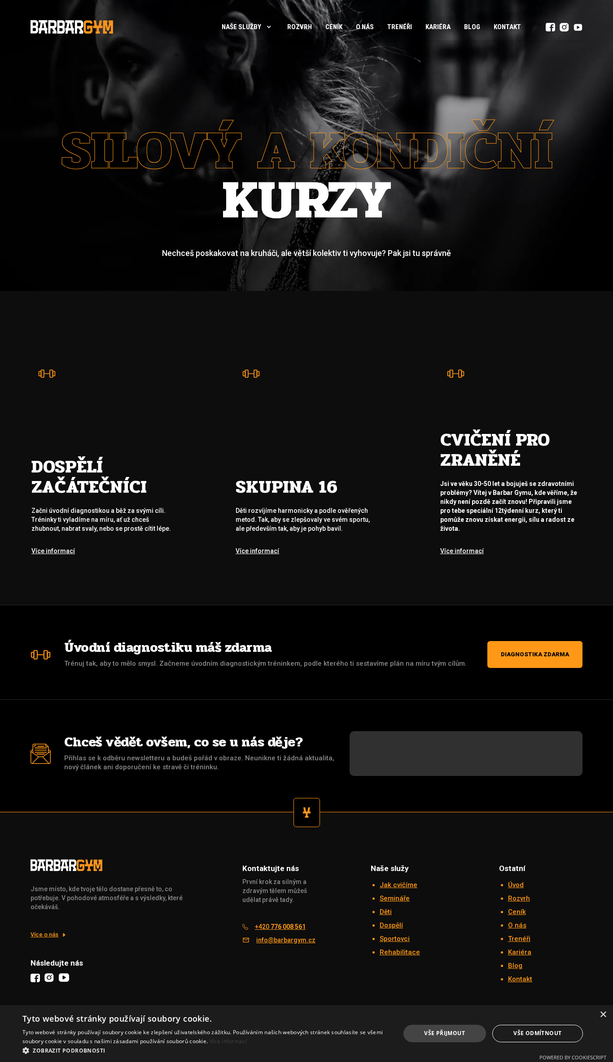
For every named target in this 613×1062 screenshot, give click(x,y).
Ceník (333, 27)
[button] (247, 26)
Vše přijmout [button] (444, 1033)
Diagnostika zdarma (535, 654)
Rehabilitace (400, 952)
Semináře (395, 898)
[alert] (306, 1033)
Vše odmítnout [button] (537, 1033)
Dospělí (391, 925)
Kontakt (507, 27)
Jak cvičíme (398, 885)
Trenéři (399, 27)
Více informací (228, 1041)
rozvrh (299, 27)
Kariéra (438, 27)
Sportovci (395, 939)
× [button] (603, 1014)
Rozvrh (519, 898)
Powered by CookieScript (572, 1057)
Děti (386, 912)
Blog (472, 27)
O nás (365, 27)
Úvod (516, 885)
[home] (72, 26)
